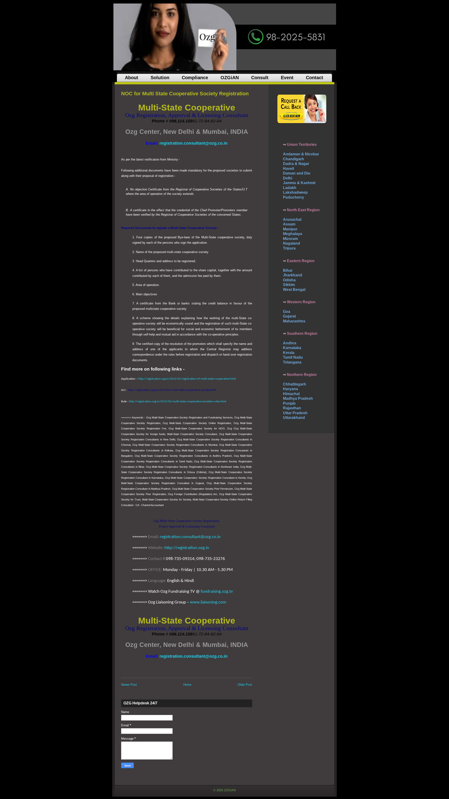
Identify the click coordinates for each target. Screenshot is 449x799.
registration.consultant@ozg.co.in (190, 537)
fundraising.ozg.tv (217, 591)
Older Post (245, 684)
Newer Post (129, 684)
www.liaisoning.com (208, 602)
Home (187, 684)
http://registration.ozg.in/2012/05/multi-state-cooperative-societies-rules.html (177, 401)
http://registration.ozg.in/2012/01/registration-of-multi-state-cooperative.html (187, 378)
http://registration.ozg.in (186, 548)
